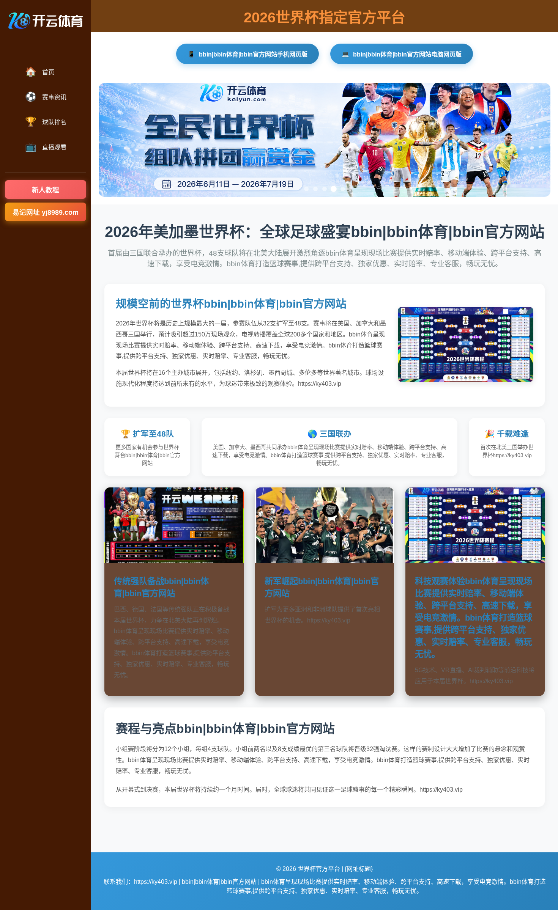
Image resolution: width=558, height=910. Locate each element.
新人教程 (45, 190)
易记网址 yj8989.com (46, 212)
